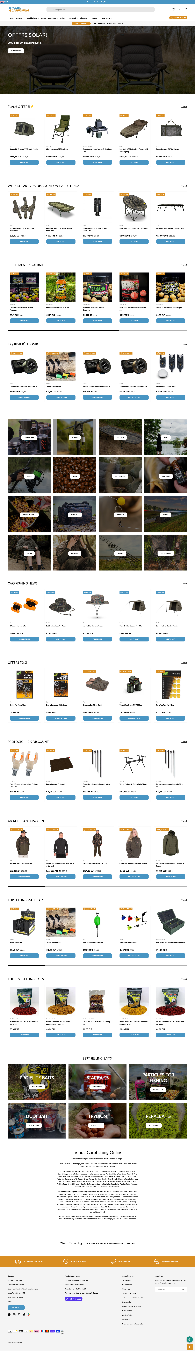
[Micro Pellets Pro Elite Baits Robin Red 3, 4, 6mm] (24, 1001)
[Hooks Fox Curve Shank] (24, 684)
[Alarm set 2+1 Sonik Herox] (170, 366)
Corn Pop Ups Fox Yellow (165, 705)
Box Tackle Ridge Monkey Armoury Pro (170, 942)
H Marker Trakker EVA (18, 626)
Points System (127, 1311)
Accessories (29, 437)
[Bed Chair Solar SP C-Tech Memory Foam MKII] (60, 207)
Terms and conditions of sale (132, 1298)
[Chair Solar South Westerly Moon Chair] (134, 207)
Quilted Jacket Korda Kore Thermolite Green (170, 864)
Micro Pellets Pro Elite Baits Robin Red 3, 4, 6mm (24, 1023)
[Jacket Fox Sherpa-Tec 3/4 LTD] (97, 843)
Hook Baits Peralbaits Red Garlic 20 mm (133, 308)
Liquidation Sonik (17, 52)
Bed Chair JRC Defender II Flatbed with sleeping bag (134, 150)
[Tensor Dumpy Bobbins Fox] (97, 922)
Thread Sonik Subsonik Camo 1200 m (96, 387)
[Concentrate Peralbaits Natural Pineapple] (24, 287)
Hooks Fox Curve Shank (18, 705)
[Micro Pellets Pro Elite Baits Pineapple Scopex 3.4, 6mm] (134, 1001)
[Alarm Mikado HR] (24, 922)
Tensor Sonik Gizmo (53, 387)
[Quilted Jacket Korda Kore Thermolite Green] (170, 843)
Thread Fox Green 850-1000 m (131, 705)
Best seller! (37, 1087)
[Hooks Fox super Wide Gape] (60, 684)
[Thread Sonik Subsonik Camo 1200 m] (97, 366)
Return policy (126, 1302)
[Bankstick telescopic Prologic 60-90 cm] (170, 763)
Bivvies (165, 515)
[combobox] (100, 9)
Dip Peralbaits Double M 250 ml (57, 307)
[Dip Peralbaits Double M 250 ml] (60, 287)
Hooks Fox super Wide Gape (56, 705)
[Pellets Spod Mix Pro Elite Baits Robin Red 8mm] (170, 1001)
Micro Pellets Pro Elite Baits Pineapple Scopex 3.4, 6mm (134, 1023)
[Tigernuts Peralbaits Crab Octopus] (170, 287)
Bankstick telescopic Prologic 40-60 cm (96, 785)
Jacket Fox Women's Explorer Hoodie (133, 863)
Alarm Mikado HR (16, 942)
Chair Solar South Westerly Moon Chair (134, 228)
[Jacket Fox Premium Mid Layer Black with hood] (60, 843)
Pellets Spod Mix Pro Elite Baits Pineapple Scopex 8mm (58, 1023)
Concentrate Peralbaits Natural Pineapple (21, 308)
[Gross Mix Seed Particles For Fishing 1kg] (97, 1001)
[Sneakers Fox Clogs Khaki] (97, 684)
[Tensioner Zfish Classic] (134, 922)
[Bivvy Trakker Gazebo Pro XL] (170, 605)
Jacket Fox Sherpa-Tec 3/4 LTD (95, 863)
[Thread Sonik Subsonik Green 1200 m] (24, 366)
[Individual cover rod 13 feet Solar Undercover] (24, 207)
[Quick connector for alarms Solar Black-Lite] (97, 207)
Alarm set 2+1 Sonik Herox (165, 387)
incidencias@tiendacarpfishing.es (25, 1289)
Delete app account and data (132, 1324)
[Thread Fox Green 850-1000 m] (134, 684)
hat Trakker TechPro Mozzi (56, 626)
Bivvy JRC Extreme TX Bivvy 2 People (24, 149)
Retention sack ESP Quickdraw (167, 149)
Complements (120, 476)
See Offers (131, 1243)
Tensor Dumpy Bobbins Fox (93, 942)
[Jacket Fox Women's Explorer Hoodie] (134, 843)
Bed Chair (120, 437)
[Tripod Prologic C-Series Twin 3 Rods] (134, 763)
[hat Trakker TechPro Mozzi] (60, 605)
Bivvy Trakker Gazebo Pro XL (167, 626)
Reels (29, 476)
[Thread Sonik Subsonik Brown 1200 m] (134, 366)
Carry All (75, 515)
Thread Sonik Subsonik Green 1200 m (23, 387)
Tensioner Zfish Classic (128, 942)
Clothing (74, 553)
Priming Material (29, 515)
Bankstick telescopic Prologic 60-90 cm (169, 785)
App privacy (126, 1319)
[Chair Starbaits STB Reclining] (60, 128)
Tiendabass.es (16, 1307)
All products (166, 553)
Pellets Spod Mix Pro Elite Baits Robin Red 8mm (170, 1023)
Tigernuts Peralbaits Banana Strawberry (93, 308)
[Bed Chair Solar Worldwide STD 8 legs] (170, 207)
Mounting (120, 515)
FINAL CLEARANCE (81, 23)
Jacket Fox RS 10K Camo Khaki (21, 863)
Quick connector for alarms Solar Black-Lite (95, 229)
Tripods (120, 553)
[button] (185, 9)
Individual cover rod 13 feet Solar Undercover (22, 229)
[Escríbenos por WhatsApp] (190, 1339)
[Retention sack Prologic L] (60, 763)
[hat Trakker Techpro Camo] (97, 605)
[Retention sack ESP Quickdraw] (170, 128)
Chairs (29, 553)
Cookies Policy (127, 1315)
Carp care (166, 476)
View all (184, 107)
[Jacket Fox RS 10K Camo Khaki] (24, 843)
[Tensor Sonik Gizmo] (60, 366)
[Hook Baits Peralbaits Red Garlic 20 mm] (134, 287)
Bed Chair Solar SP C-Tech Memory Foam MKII (59, 229)
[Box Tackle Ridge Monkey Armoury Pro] (170, 922)
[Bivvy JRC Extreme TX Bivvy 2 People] (24, 128)
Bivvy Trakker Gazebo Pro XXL (131, 626)
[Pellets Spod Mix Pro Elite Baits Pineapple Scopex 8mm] (60, 1001)
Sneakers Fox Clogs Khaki (92, 705)
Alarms (75, 437)
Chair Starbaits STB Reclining (57, 149)
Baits (75, 476)
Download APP (127, 1285)
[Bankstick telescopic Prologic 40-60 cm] (97, 763)
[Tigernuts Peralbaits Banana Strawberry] (97, 287)
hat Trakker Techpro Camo (93, 626)
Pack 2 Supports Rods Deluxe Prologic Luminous (24, 785)
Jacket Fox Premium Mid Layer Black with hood (60, 864)
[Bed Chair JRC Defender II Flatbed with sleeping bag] (134, 128)
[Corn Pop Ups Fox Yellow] (170, 684)
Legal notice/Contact (130, 1293)
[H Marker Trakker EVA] (24, 605)
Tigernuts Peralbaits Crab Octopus (169, 307)
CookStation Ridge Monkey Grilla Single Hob (97, 150)
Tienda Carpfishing (17, 1342)
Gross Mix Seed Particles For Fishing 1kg (96, 1023)
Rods (166, 437)
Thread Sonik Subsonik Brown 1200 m (133, 387)
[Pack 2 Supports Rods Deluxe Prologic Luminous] (24, 763)
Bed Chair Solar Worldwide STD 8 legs (170, 228)
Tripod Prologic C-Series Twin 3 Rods (133, 784)
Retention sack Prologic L (55, 784)
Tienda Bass (126, 1280)
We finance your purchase (131, 1306)
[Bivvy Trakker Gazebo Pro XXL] (134, 605)
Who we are (126, 1289)
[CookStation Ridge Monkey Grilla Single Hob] (97, 128)
